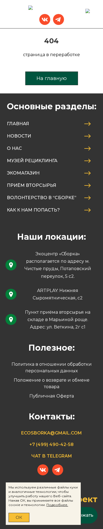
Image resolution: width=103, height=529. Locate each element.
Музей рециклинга (32, 160)
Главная (18, 123)
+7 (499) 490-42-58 (51, 444)
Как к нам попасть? (33, 210)
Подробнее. (57, 505)
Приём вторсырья (31, 185)
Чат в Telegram (51, 456)
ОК (19, 517)
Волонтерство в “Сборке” (41, 197)
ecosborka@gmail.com (51, 433)
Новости (19, 136)
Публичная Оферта (51, 396)
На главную (52, 78)
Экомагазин (23, 173)
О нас (14, 148)
